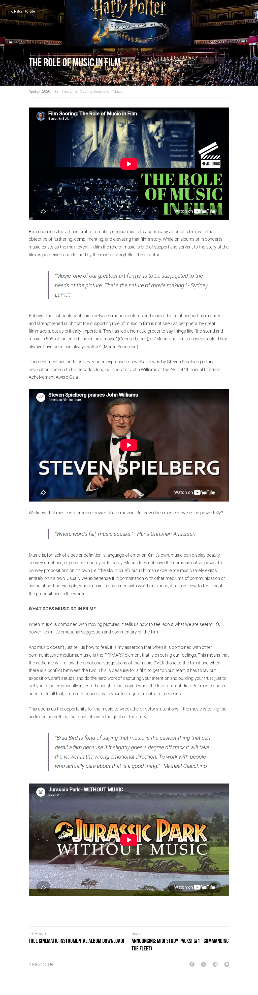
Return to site (24, 11)
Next (135, 934)
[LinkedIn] (215, 964)
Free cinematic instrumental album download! (76, 941)
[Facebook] (192, 964)
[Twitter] (203, 964)
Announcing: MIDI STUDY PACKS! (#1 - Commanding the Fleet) (180, 945)
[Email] (226, 964)
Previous (39, 934)
